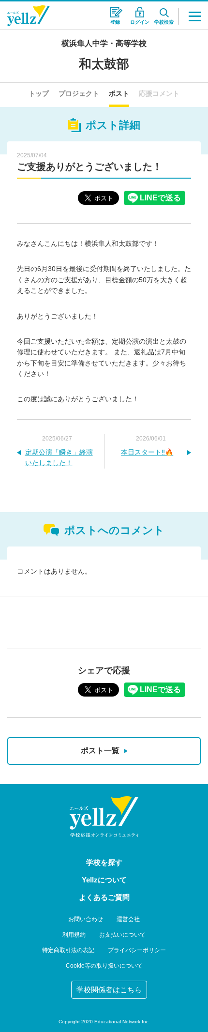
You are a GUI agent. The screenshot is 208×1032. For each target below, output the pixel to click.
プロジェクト (79, 93)
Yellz (28, 15)
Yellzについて (104, 880)
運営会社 (128, 919)
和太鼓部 (104, 64)
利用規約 (74, 934)
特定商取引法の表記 (68, 950)
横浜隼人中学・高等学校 (104, 43)
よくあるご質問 (104, 897)
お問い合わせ (85, 919)
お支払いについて (122, 934)
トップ (39, 93)
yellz (104, 816)
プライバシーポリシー (137, 950)
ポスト (119, 93)
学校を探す (104, 862)
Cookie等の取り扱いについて (104, 965)
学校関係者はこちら (109, 990)
